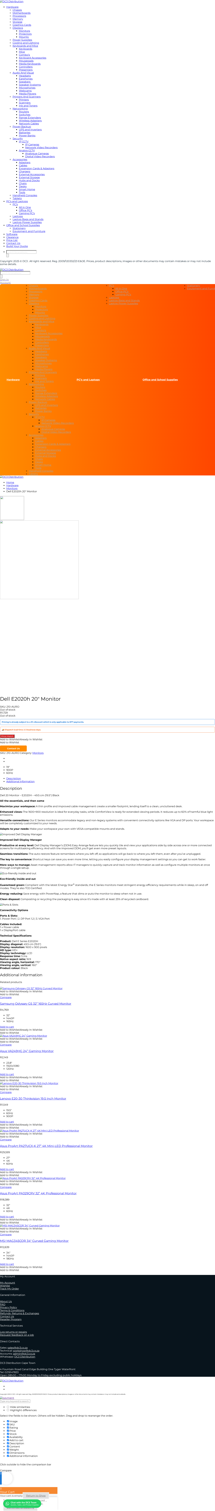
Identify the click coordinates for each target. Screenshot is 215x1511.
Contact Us (13, 243)
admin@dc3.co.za (24, 1353)
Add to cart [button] (7, 1026)
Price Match (7, 736)
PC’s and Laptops (17, 201)
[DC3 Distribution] (11, 1)
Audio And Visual (23, 72)
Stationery (19, 228)
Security (18, 138)
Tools (22, 192)
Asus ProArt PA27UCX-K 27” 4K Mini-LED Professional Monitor (46, 1146)
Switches (24, 114)
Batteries (24, 132)
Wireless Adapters (30, 120)
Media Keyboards (30, 63)
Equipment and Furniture (29, 231)
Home (10, 482)
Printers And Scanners (27, 96)
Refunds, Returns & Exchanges (19, 1313)
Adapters (24, 162)
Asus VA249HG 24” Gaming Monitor (27, 1051)
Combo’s (24, 54)
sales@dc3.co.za (18, 1347)
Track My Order (9, 1288)
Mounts (24, 36)
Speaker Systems (30, 84)
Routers (24, 111)
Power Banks (27, 135)
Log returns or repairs (13, 1331)
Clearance (12, 237)
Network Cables (29, 123)
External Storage (29, 177)
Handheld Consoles (25, 195)
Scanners (25, 102)
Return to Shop (36, 1495)
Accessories (20, 159)
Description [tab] (13, 778)
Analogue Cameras (37, 153)
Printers (24, 99)
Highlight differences (23, 1410)
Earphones (26, 78)
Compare (6, 997)
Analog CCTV (27, 150)
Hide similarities (19, 1407)
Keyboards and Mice (25, 45)
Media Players (27, 93)
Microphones (27, 87)
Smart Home (27, 189)
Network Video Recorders (41, 147)
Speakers (25, 81)
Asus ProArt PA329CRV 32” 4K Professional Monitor (38, 1193)
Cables (23, 165)
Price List (12, 240)
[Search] (7, 255)
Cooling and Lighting (26, 42)
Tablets (17, 198)
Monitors (24, 30)
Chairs (23, 183)
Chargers (24, 171)
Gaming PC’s (27, 213)
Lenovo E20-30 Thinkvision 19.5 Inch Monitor (33, 1098)
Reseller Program (11, 1319)
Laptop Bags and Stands (28, 219)
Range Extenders (30, 117)
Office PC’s (25, 210)
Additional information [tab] (20, 781)
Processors (19, 15)
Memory (18, 18)
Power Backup (22, 126)
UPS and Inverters (30, 129)
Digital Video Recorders (40, 156)
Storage (17, 21)
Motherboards (22, 12)
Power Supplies (22, 39)
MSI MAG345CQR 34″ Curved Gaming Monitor (34, 1241)
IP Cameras (32, 144)
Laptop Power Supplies (27, 222)
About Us (6, 1301)
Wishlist (5, 1285)
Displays (18, 27)
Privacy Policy (8, 1307)
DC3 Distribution (24, 1356)
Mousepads (26, 60)
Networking (20, 108)
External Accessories (32, 174)
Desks (23, 186)
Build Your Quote (17, 246)
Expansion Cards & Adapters (36, 168)
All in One (25, 207)
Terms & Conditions (12, 1310)
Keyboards (25, 48)
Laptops (18, 216)
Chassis (17, 9)
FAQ (2, 1304)
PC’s (15, 204)
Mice (22, 51)
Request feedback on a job (17, 1334)
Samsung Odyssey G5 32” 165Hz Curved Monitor (35, 1003)
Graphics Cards (22, 24)
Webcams (25, 90)
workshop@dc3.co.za (26, 1350)
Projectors (25, 33)
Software (11, 234)
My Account (7, 1282)
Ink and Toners (28, 105)
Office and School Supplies (23, 225)
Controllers (26, 66)
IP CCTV (23, 141)
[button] (21, 739)
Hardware (12, 7)
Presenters (26, 69)
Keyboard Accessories (32, 57)
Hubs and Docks (29, 180)
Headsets (25, 75)
